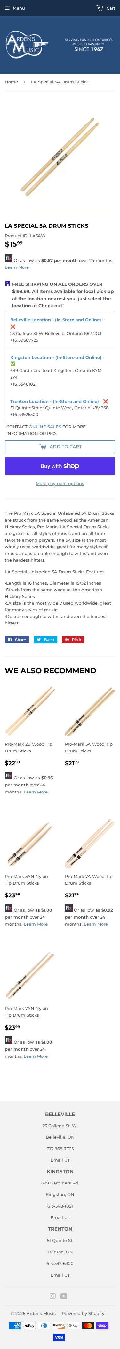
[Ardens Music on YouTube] (63, 1297)
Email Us (60, 1160)
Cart (110, 8)
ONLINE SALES (45, 426)
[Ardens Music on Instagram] (53, 1297)
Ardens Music (41, 1313)
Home (11, 81)
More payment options (60, 483)
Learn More (17, 267)
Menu (19, 8)
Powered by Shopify (83, 1313)
